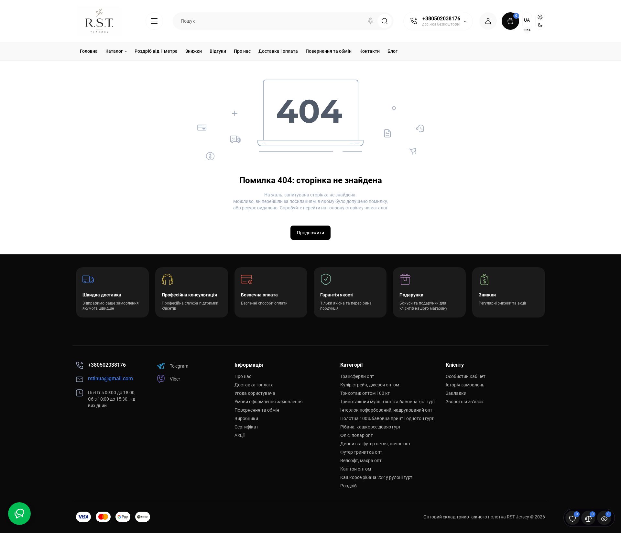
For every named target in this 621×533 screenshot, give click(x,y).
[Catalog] (154, 21)
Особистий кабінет (465, 376)
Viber (175, 379)
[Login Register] (488, 21)
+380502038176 (441, 19)
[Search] (371, 21)
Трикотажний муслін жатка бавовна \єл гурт (387, 401)
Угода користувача (254, 393)
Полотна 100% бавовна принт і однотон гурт (387, 418)
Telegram (179, 366)
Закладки (456, 393)
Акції (239, 435)
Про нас (242, 376)
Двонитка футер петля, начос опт (375, 443)
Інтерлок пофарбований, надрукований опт (386, 410)
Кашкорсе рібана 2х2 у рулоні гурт (376, 477)
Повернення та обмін (256, 410)
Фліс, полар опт (356, 435)
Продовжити (310, 232)
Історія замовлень (465, 384)
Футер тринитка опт (361, 452)
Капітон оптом (355, 469)
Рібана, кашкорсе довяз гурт (370, 426)
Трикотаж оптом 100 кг (365, 393)
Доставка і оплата (254, 384)
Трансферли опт (357, 376)
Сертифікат (246, 426)
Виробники (246, 418)
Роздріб (348, 485)
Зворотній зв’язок (465, 401)
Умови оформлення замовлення (268, 401)
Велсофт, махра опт (361, 460)
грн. (527, 30)
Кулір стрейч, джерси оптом (369, 384)
